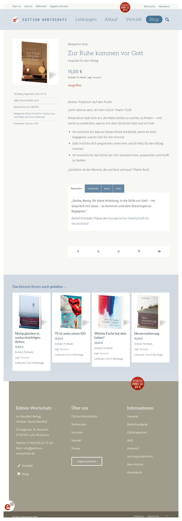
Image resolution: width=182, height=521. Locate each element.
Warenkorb (164, 6)
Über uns (16, 6)
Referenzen (41, 6)
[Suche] (167, 19)
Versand (97, 77)
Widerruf (133, 448)
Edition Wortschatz (84, 416)
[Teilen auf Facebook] (78, 251)
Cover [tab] (118, 188)
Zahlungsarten (137, 432)
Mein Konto (149, 6)
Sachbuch (30, 116)
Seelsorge (40, 116)
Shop (25, 474)
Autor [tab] (107, 188)
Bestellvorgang (137, 424)
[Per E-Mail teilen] (159, 251)
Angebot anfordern (59, 6)
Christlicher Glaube (40, 113)
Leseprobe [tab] (93, 188)
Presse (75, 448)
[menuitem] (149, 6)
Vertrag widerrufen (140, 456)
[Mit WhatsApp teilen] (119, 251)
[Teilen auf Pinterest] (139, 251)
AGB (130, 440)
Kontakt (27, 465)
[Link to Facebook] (167, 516)
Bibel (27, 113)
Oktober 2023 (31, 123)
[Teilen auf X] (98, 251)
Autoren (28, 6)
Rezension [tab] (76, 188)
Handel (76, 440)
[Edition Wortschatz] (39, 19)
